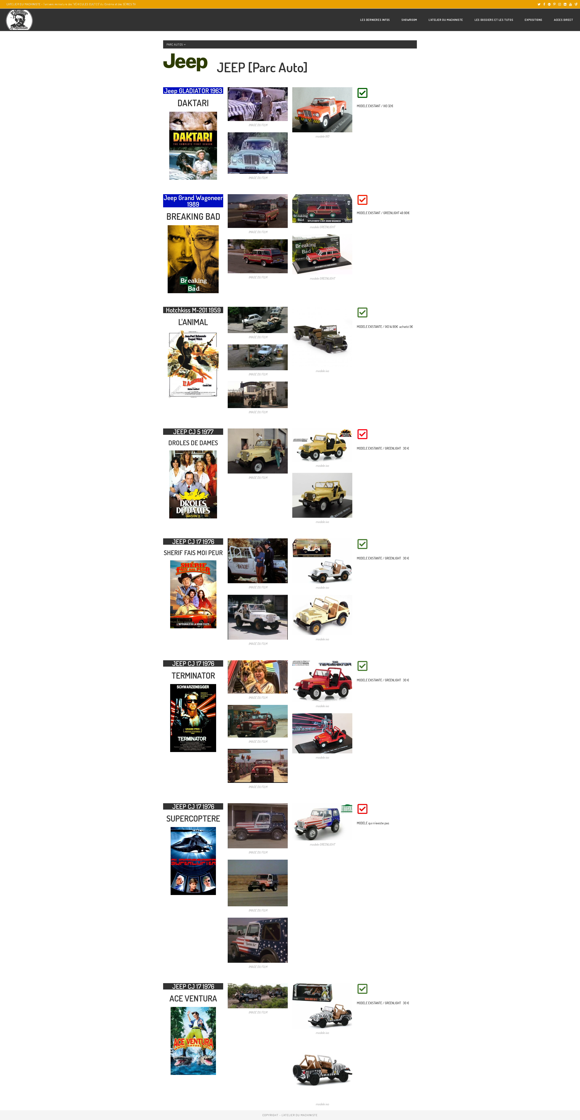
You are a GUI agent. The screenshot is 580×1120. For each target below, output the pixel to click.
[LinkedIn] (565, 4)
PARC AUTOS (175, 44)
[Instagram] (559, 4)
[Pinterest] (554, 4)
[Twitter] (539, 4)
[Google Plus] (549, 4)
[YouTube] (570, 4)
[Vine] (575, 4)
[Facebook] (544, 4)
